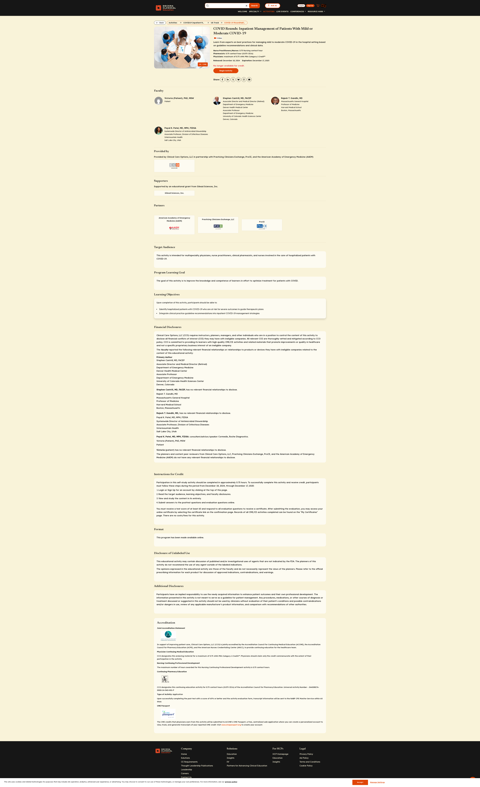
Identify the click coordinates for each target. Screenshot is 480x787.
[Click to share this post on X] (233, 79)
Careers (185, 773)
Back (161, 23)
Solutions (185, 758)
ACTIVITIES (268, 11)
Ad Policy (304, 758)
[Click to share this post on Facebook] (222, 79)
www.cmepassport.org (231, 725)
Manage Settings (377, 782)
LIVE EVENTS (282, 11)
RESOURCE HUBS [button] (316, 11)
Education (232, 754)
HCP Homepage (280, 754)
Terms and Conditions (310, 762)
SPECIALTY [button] (254, 11)
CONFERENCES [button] (297, 11)
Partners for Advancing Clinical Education (247, 765)
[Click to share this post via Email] (249, 79)
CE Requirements (189, 762)
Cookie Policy (306, 765)
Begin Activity (226, 71)
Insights (230, 758)
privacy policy (231, 782)
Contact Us (186, 777)
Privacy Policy (306, 754)
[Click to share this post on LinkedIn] (227, 79)
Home (184, 754)
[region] (240, 782)
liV (228, 762)
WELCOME (242, 11)
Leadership (186, 769)
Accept (360, 782)
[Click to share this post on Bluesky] (238, 79)
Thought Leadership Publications (197, 765)
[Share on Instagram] (244, 79)
